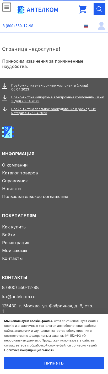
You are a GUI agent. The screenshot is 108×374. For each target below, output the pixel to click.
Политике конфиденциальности (29, 350)
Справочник (15, 180)
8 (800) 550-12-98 (18, 25)
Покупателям (19, 215)
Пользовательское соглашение (35, 196)
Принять (54, 363)
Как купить (14, 226)
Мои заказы (14, 250)
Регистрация (15, 242)
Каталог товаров (20, 172)
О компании (15, 165)
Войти (8, 234)
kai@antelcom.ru (18, 296)
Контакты (12, 258)
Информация (18, 153)
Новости (11, 188)
